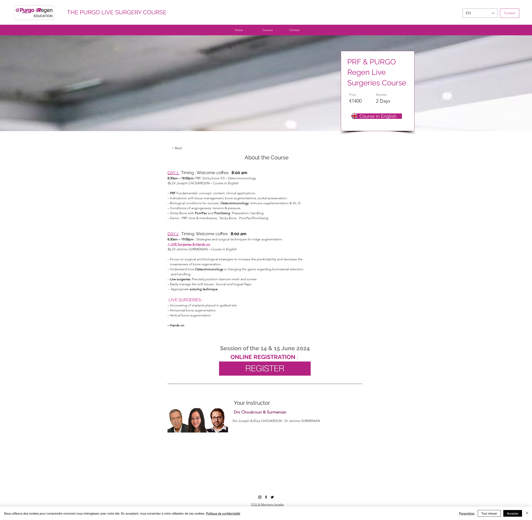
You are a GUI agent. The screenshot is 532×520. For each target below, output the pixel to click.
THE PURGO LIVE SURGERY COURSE (115, 12)
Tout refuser (489, 513)
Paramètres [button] (466, 513)
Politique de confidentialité (223, 513)
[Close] (527, 513)
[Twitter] (272, 497)
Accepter (512, 513)
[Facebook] (266, 497)
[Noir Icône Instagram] (260, 497)
